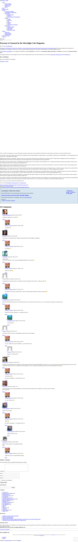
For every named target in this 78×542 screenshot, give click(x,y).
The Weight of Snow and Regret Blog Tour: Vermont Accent (14, 520)
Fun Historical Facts (6, 497)
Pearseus (6, 18)
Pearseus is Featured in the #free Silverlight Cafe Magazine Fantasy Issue (14, 184)
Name (1, 473)
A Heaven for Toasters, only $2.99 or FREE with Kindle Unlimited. (15, 195)
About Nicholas (8, 3)
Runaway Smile (10, 14)
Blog (3, 8)
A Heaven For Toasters (9, 11)
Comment (2, 471)
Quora (3, 508)
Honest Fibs (9, 29)
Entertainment (5, 494)
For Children (7, 13)
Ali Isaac (4, 331)
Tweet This (8, 186)
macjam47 (4, 236)
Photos (6, 7)
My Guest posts (5, 503)
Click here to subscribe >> (5, 529)
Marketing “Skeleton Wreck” (8, 517)
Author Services (8, 34)
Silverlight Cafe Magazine (7, 51)
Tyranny (9, 19)
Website (1, 477)
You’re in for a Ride (11, 30)
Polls (3, 506)
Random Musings (5, 509)
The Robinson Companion (12, 24)
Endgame (9, 22)
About (3, 2)
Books (3, 10)
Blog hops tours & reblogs (7, 493)
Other (3, 505)
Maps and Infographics (6, 500)
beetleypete (4, 386)
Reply (3, 219)
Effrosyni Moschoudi (6, 215)
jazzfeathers (4, 256)
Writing (3, 31)
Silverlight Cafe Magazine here (57, 54)
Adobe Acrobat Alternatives (7, 518)
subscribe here (67, 54)
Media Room (7, 5)
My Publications (9, 46)
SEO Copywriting (5, 35)
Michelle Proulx (5, 362)
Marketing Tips (5, 9)
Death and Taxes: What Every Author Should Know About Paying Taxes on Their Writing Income (21, 519)
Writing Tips (7, 32)
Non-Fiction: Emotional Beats (10, 12)
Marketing (4, 501)
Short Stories (7, 25)
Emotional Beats (8, 33)
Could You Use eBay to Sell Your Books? (10, 515)
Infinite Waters (10, 27)
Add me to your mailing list (6, 480)
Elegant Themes (8, 540)
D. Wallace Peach (5, 299)
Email (1, 475)
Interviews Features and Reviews (8, 498)
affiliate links (42, 535)
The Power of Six (10, 26)
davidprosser (4, 441)
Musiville (9, 15)
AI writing (4, 492)
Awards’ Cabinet (8, 4)
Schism (8, 23)
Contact (3, 36)
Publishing (4, 507)
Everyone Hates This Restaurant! (13, 16)
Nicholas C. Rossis (8, 225)
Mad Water (9, 20)
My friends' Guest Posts (7, 502)
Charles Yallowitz (5, 408)
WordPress (19, 540)
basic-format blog (28, 197)
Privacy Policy (54, 534)
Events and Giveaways (6, 495)
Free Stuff (4, 496)
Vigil (8, 21)
